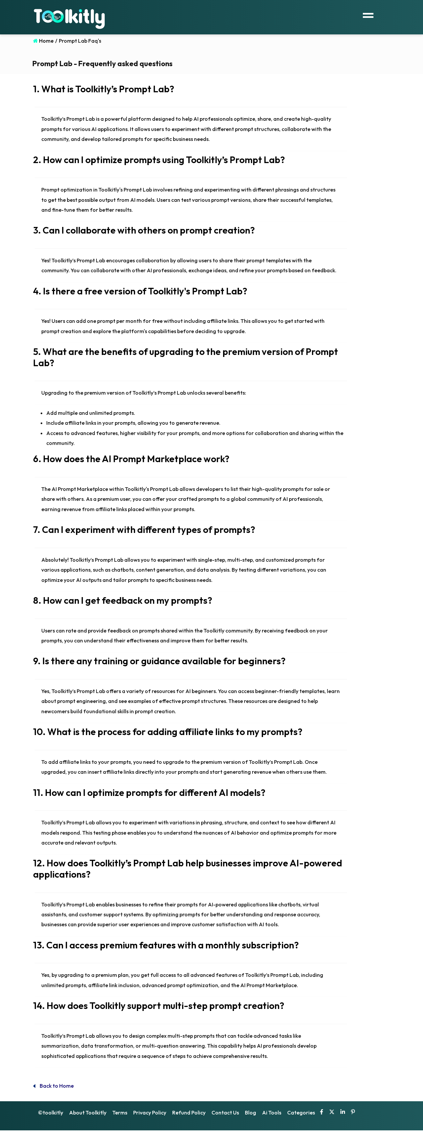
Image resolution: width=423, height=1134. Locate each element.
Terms (119, 1112)
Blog (250, 1112)
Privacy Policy (149, 1112)
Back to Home (56, 1085)
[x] (331, 1112)
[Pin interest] (353, 1112)
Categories (301, 1112)
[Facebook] (321, 1112)
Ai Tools (271, 1112)
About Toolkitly (87, 1112)
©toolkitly (50, 1112)
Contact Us (225, 1112)
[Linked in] (342, 1112)
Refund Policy (189, 1112)
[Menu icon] (368, 14)
